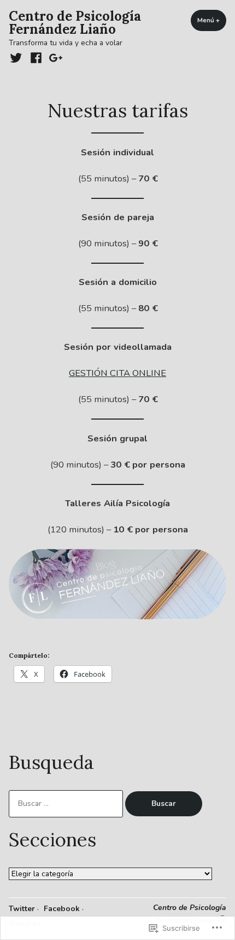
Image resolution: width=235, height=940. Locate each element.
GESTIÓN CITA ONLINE (117, 373)
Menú (211, 20)
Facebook (62, 908)
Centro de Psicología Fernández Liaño (75, 23)
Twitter (22, 908)
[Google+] (54, 57)
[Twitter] (17, 57)
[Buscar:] (67, 803)
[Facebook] (36, 57)
